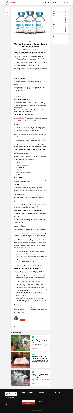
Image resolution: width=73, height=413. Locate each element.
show (21, 73)
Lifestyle (44, 2)
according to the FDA (21, 118)
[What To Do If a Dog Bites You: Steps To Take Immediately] (20, 377)
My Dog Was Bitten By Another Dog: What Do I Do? (39, 340)
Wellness (50, 2)
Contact (61, 2)
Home (39, 2)
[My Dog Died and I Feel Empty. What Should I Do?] (20, 360)
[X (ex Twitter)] (6, 404)
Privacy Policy (41, 401)
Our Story (55, 2)
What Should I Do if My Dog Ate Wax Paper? (61, 44)
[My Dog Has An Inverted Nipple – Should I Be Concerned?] (55, 48)
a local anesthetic (23, 81)
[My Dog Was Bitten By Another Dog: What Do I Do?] (20, 342)
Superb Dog (39, 410)
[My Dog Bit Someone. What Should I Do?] (55, 40)
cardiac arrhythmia (18, 106)
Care (33, 354)
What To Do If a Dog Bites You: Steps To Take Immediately (40, 375)
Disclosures (40, 399)
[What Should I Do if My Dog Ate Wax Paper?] (55, 44)
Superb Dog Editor (27, 49)
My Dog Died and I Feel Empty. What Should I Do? (40, 357)
